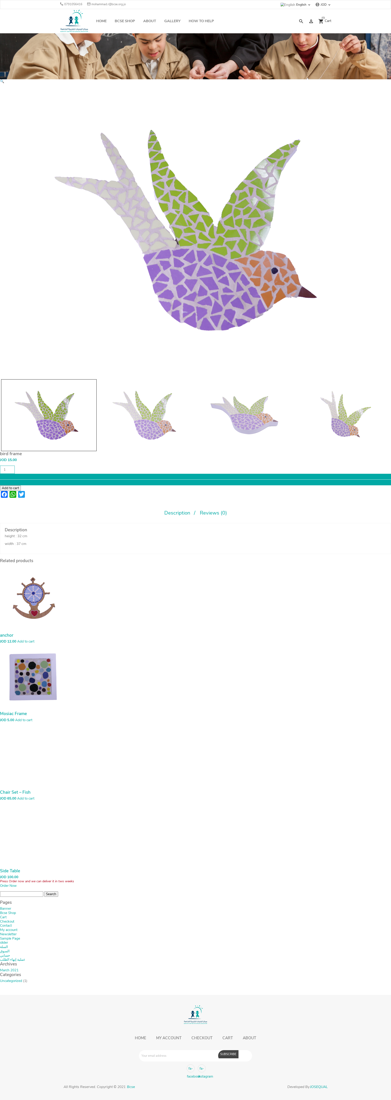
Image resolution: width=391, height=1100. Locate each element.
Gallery (172, 21)
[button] (2, 81)
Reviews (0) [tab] (213, 512)
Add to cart (10, 488)
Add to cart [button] (25, 641)
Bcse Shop (125, 21)
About (149, 21)
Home (101, 21)
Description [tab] (178, 512)
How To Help (201, 21)
